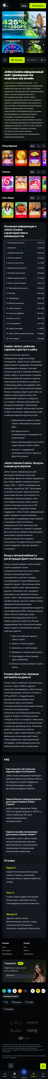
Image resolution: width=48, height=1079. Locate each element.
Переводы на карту (10, 996)
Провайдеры (7, 954)
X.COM (30, 1002)
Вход (24, 6)
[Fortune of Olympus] (21, 184)
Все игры (19, 60)
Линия (26, 950)
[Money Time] (8, 210)
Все (32, 146)
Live (25, 947)
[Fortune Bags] (35, 158)
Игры (4, 947)
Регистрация (37, 6)
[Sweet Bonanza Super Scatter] (35, 184)
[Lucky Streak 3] (8, 158)
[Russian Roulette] (35, 210)
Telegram (17, 1002)
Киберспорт (28, 954)
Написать (11, 975)
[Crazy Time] (21, 210)
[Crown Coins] (21, 158)
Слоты (33, 60)
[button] (43, 1075)
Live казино (6, 950)
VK (7, 1002)
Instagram (10, 1009)
